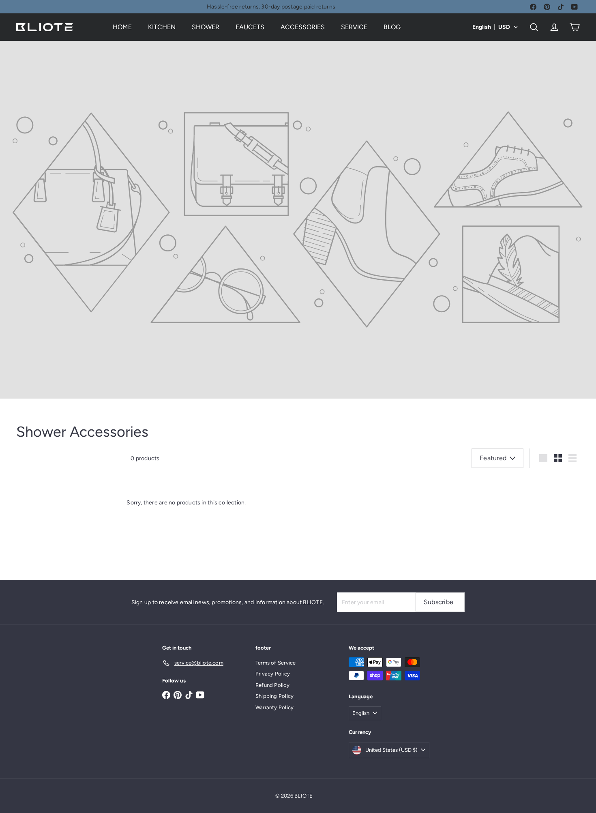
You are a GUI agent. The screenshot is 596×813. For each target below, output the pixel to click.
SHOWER (205, 27)
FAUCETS (250, 27)
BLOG (392, 27)
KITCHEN (162, 27)
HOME (122, 27)
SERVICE (354, 27)
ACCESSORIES (303, 27)
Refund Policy (272, 685)
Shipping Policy (274, 696)
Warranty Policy (274, 707)
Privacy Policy (272, 674)
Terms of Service (275, 663)
